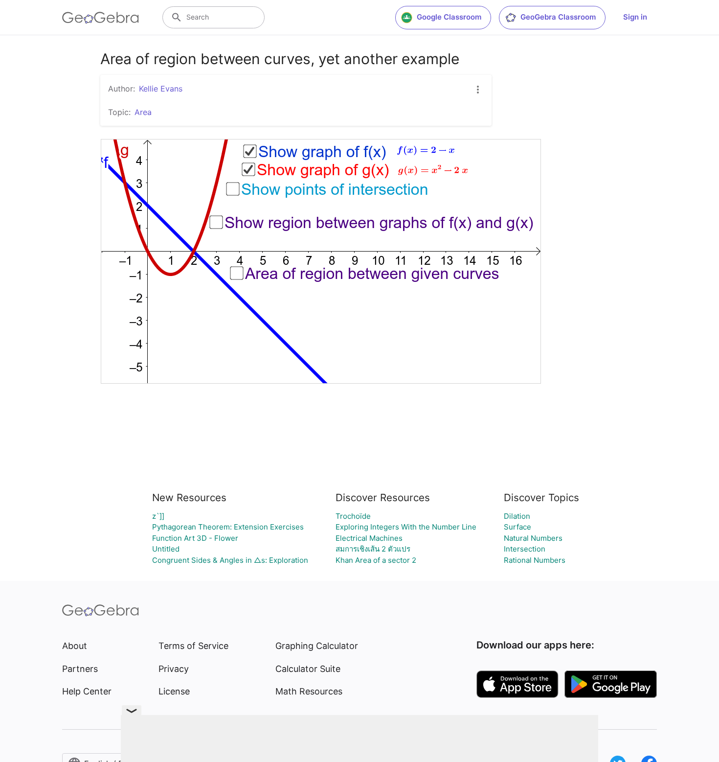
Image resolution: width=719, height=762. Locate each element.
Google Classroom (449, 17)
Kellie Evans (160, 88)
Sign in (635, 17)
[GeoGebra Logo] (100, 17)
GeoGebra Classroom (558, 17)
